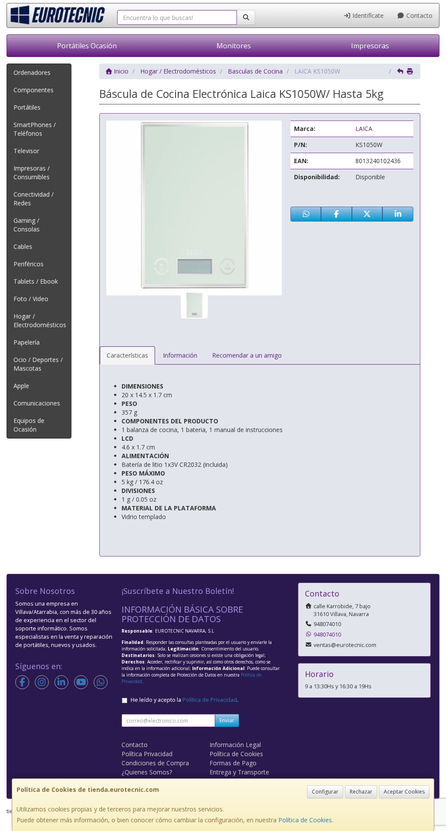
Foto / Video (31, 299)
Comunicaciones (37, 403)
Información (180, 355)
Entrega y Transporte (239, 772)
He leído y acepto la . (184, 700)
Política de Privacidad (209, 700)
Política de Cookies (305, 820)
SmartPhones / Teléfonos (35, 129)
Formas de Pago (233, 763)
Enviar (227, 720)
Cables (23, 246)
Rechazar (361, 791)
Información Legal (235, 745)
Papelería (27, 342)
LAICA (363, 128)
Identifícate (367, 15)
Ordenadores (32, 72)
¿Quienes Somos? (147, 772)
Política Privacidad (147, 754)
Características (127, 355)
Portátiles (27, 107)
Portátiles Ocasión (87, 45)
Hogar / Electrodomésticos (40, 320)
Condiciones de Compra (155, 763)
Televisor (26, 151)
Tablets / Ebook (36, 281)
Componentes (34, 90)
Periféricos (29, 264)
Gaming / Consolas (27, 224)
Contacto (418, 15)
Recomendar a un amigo (247, 355)
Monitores (233, 45)
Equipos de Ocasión (29, 424)
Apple (21, 386)
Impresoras (370, 45)
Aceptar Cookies (404, 791)
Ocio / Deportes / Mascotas (38, 363)
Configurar (325, 791)
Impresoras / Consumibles (32, 172)
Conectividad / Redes (34, 198)
